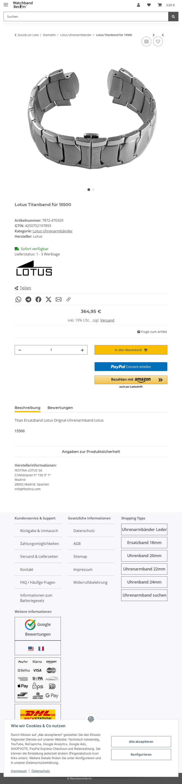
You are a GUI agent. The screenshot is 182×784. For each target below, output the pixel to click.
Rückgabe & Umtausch (39, 530)
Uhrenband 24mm (144, 582)
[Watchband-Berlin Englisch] (32, 648)
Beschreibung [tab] (27, 408)
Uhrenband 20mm (144, 555)
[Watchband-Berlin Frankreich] (42, 648)
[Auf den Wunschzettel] (158, 41)
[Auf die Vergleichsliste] (146, 41)
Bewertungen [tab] (60, 408)
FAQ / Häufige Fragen (37, 582)
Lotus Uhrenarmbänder (53, 231)
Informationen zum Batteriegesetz (36, 598)
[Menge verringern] (20, 349)
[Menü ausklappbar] (6, 3)
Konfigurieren (141, 754)
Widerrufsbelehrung (90, 582)
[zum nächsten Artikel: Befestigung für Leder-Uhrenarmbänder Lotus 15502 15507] (153, 35)
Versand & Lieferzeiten (39, 556)
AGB (77, 543)
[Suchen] (173, 16)
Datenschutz (41, 771)
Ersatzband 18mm (144, 542)
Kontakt (26, 569)
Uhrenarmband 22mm (144, 569)
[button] (138, 4)
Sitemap (80, 556)
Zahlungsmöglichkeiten (39, 543)
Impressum (19, 771)
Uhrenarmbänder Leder (144, 529)
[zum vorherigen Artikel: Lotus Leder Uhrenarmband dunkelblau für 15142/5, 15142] (162, 35)
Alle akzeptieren (141, 741)
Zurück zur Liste (28, 35)
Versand (107, 320)
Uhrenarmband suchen (144, 595)
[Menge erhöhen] (82, 349)
